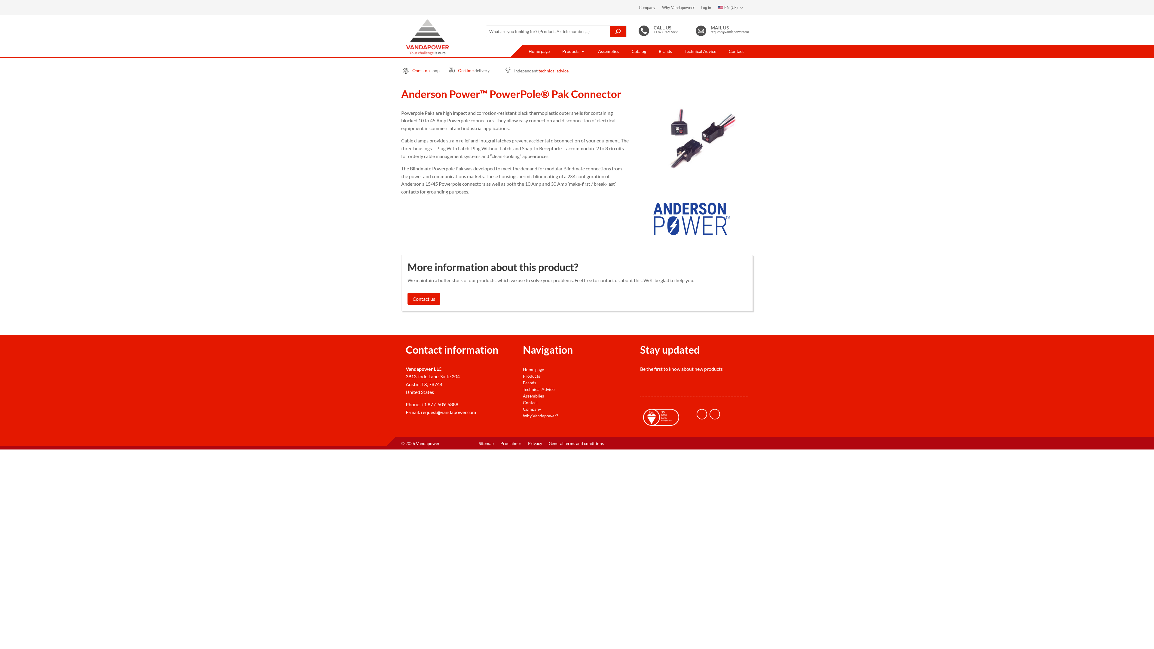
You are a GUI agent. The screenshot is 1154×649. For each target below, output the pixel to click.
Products (570, 51)
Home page (539, 51)
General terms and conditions (576, 443)
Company (647, 7)
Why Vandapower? (678, 7)
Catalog (639, 51)
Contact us (424, 299)
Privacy (535, 443)
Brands (665, 51)
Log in (706, 7)
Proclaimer (510, 443)
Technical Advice (700, 51)
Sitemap (486, 443)
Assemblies (608, 51)
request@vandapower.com (448, 412)
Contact (736, 51)
